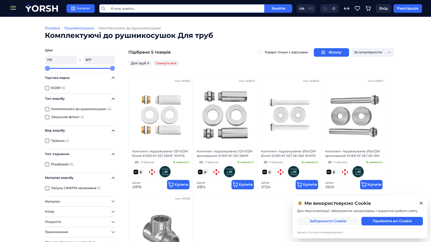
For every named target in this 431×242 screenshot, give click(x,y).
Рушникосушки (79, 28)
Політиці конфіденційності (325, 232)
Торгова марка (57, 78)
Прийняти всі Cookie (392, 221)
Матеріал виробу (59, 178)
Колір (49, 212)
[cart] (368, 8)
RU (310, 8)
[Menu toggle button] (13, 8)
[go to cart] (368, 8)
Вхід (383, 8)
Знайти (278, 8)
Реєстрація (407, 8)
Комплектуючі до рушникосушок (129, 28)
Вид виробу (55, 130)
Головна (52, 28)
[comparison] (346, 8)
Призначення (56, 232)
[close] (421, 203)
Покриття (53, 222)
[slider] (47, 68)
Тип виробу (55, 99)
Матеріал (52, 201)
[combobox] (368, 52)
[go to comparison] (346, 8)
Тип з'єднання (57, 154)
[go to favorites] (357, 8)
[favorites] (357, 8)
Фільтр (335, 52)
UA (301, 8)
